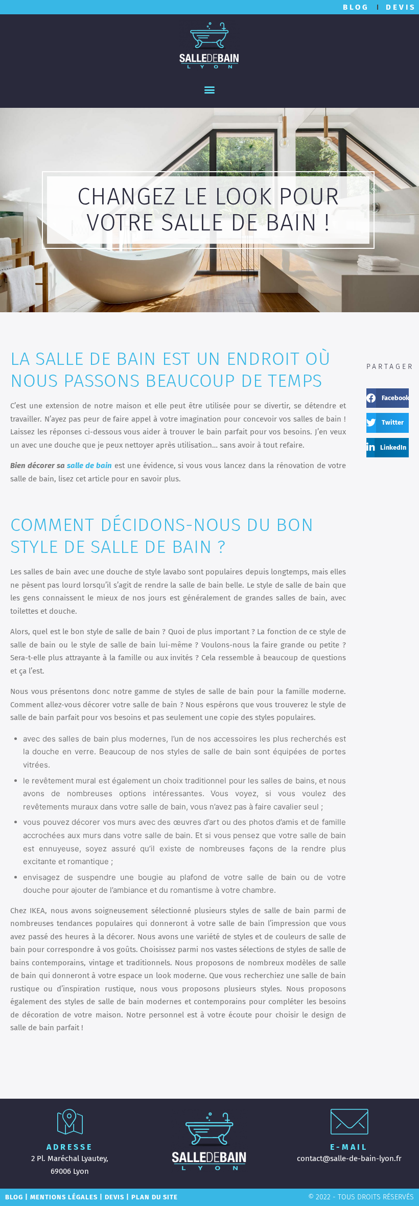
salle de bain (89, 465)
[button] (209, 89)
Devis (114, 1197)
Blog (14, 1197)
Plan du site (154, 1197)
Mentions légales (64, 1197)
